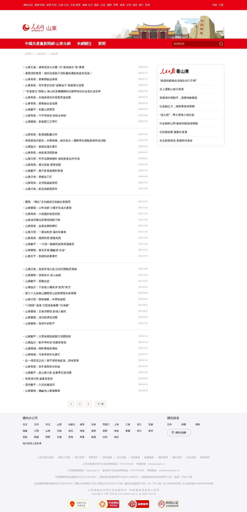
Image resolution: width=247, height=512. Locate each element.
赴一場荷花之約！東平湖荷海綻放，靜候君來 (52, 360)
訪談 (103, 5)
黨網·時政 (40, 5)
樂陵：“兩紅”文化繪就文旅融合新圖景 (48, 201)
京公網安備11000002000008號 (197, 483)
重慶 (128, 431)
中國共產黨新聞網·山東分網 (48, 43)
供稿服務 (135, 457)
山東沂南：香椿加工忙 (38, 176)
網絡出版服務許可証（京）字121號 (143, 483)
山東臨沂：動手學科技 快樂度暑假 (45, 342)
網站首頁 (28, 5)
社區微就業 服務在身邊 (173, 132)
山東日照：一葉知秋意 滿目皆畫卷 (45, 232)
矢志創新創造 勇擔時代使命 (176, 140)
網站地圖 (180, 432)
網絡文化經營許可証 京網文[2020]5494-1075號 (99, 483)
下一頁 (100, 404)
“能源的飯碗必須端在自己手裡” (178, 80)
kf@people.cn (93, 470)
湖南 (82, 431)
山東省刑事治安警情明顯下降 (42, 219)
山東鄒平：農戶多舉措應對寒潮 (44, 170)
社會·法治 (63, 5)
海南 (116, 431)
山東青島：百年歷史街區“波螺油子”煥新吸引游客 (54, 85)
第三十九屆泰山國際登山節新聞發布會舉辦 (50, 293)
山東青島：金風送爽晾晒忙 (41, 226)
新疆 (93, 437)
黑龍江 (106, 424)
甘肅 (59, 437)
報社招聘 (79, 457)
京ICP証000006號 (172, 483)
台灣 (128, 5)
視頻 (135, 5)
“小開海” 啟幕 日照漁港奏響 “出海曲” (47, 305)
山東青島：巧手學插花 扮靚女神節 (45, 115)
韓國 (183, 424)
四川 (139, 431)
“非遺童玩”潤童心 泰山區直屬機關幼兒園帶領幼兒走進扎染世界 (63, 91)
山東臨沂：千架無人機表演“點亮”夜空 (48, 287)
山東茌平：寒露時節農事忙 (41, 256)
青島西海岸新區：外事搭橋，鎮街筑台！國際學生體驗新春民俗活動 (65, 140)
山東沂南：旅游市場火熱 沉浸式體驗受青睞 (51, 269)
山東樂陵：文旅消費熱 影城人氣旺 (45, 311)
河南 (59, 431)
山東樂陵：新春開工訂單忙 (41, 121)
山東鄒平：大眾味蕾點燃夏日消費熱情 (48, 336)
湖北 (70, 431)
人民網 (27, 54)
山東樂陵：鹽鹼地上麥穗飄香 (42, 390)
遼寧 (82, 424)
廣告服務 (107, 457)
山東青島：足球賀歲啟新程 (41, 182)
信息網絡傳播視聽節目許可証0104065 (53, 483)
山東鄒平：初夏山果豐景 (40, 109)
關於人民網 (64, 457)
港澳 (122, 5)
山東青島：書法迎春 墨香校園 (43, 164)
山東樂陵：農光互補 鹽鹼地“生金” (45, 250)
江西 (36, 431)
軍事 (115, 5)
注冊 (221, 5)
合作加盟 (121, 457)
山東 (48, 431)
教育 (147, 5)
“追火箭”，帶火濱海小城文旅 (177, 114)
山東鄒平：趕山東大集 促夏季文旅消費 (48, 372)
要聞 (102, 43)
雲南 (25, 437)
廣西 (105, 431)
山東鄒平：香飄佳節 (37, 281)
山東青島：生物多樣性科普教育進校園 (48, 97)
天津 (36, 424)
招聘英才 (93, 457)
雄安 (116, 437)
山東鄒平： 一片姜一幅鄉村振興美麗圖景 (49, 244)
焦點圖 (54, 54)
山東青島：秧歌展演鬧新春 (41, 152)
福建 (25, 431)
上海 (116, 424)
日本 (169, 424)
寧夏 (82, 437)
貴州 (150, 431)
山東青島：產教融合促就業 (41, 103)
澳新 (197, 424)
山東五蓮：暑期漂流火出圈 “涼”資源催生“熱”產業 (54, 67)
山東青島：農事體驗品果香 (41, 79)
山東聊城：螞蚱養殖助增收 (41, 348)
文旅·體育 (75, 5)
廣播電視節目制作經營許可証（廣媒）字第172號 (166, 477)
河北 (48, 424)
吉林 (93, 424)
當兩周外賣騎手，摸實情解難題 (178, 97)
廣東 (93, 431)
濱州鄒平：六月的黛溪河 (40, 384)
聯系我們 (205, 457)
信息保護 (191, 457)
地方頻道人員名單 (32, 443)
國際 (109, 5)
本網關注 (84, 43)
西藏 (36, 437)
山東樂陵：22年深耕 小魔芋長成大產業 (48, 207)
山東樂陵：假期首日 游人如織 (43, 275)
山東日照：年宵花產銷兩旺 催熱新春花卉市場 (52, 158)
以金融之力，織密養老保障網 (177, 106)
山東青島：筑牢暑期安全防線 (42, 366)
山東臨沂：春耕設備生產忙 (41, 146)
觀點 (96, 5)
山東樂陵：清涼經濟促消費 (41, 317)
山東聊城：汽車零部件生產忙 (42, 354)
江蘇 (128, 424)
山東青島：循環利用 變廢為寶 (43, 238)
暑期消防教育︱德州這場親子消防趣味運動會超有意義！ (58, 73)
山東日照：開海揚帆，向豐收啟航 (45, 299)
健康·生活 (87, 5)
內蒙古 (71, 424)
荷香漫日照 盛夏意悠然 (39, 378)
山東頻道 (41, 54)
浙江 (139, 424)
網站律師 (177, 457)
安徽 (150, 424)
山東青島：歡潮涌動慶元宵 (41, 134)
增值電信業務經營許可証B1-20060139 (118, 477)
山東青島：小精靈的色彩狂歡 (42, 213)
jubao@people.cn (156, 464)
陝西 (48, 437)
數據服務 (149, 457)
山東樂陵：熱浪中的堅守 (40, 323)
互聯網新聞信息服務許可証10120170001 (75, 477)
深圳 (105, 437)
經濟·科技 (52, 5)
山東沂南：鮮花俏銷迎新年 (41, 188)
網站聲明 (163, 457)
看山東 (182, 71)
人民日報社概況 (45, 457)
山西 (59, 424)
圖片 (141, 5)
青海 (70, 437)
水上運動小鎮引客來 (172, 89)
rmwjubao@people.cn (169, 470)
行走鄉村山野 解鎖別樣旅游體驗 (179, 123)
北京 (25, 424)
